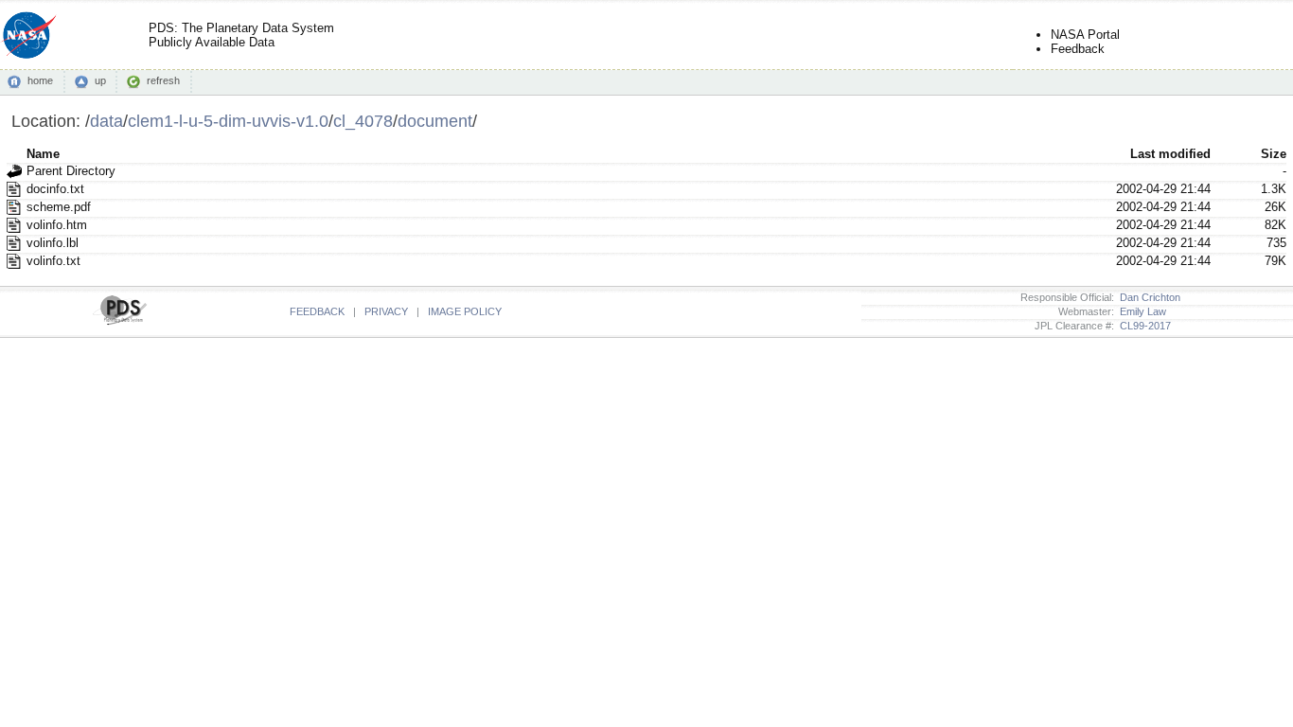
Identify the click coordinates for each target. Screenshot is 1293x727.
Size (1273, 154)
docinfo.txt (55, 189)
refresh (163, 80)
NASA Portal (1085, 34)
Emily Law (1140, 311)
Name (43, 154)
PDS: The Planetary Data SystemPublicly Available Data (241, 35)
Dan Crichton (1147, 297)
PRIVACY (386, 311)
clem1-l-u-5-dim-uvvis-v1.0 (228, 121)
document (435, 121)
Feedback (1078, 49)
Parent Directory (71, 171)
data (106, 121)
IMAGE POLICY (465, 311)
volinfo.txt (53, 261)
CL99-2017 (1142, 325)
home (40, 80)
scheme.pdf (59, 207)
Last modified (1170, 154)
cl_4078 (363, 121)
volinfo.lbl (53, 243)
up (100, 80)
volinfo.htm (57, 225)
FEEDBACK (317, 311)
